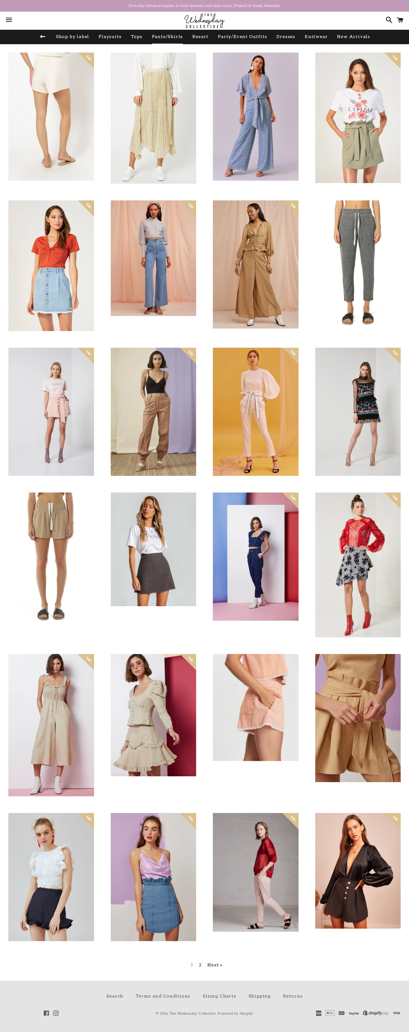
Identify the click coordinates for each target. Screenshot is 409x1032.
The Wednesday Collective (192, 1013)
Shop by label (72, 36)
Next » (215, 965)
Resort (200, 36)
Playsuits (109, 36)
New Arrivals (353, 36)
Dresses (285, 36)
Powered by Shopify (235, 1013)
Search (114, 996)
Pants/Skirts (167, 36)
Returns (293, 996)
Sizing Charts (219, 996)
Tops (136, 36)
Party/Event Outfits (242, 36)
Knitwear (316, 36)
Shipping (259, 996)
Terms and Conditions (162, 996)
